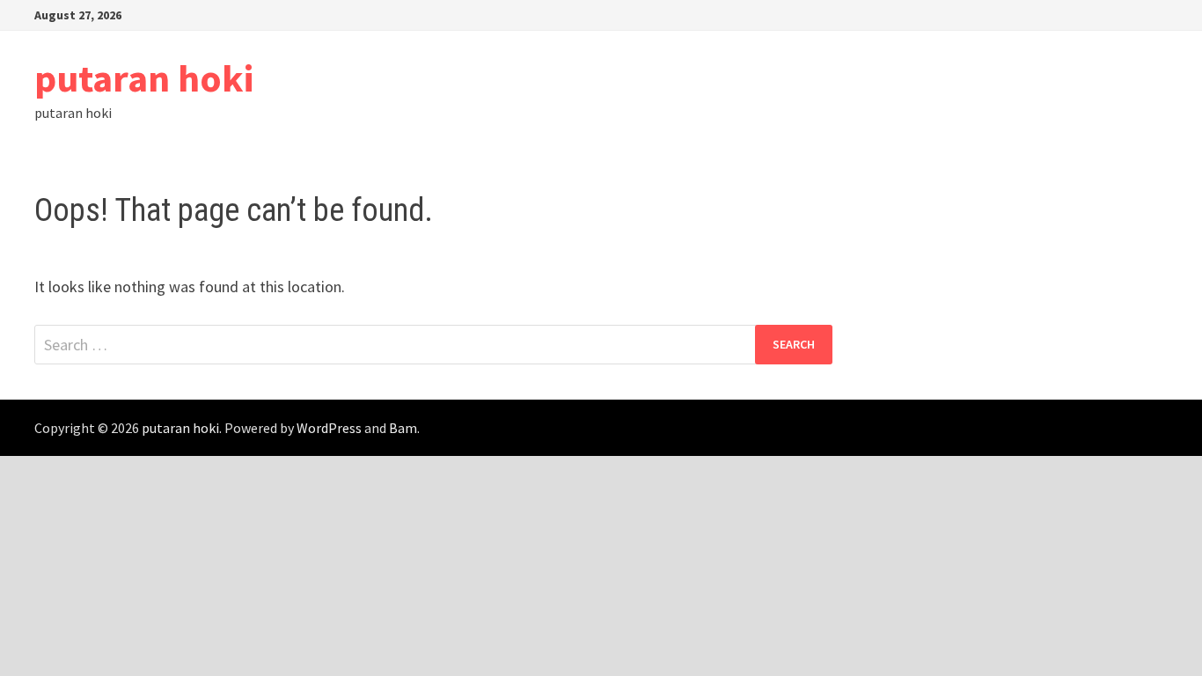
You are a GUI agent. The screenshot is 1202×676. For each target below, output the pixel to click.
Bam (403, 428)
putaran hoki (143, 78)
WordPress (329, 428)
